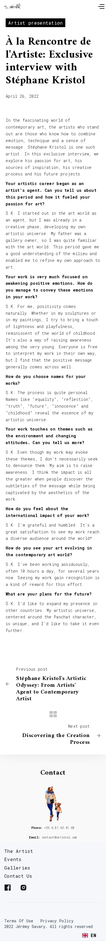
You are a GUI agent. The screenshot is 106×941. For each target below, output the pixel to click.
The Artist (18, 851)
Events (12, 859)
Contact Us (18, 876)
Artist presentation (35, 23)
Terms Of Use (18, 920)
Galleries (17, 867)
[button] (101, 6)
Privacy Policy (56, 920)
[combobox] (89, 935)
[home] (14, 6)
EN (93, 935)
